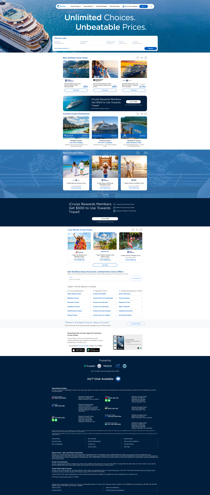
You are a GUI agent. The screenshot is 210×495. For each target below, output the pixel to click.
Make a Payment (124, 306)
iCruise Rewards (101, 6)
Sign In (143, 6)
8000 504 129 (113, 408)
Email (71, 277)
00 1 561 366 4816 (114, 424)
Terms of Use (56, 487)
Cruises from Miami (99, 294)
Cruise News (92, 446)
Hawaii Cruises (72, 315)
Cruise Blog (56, 438)
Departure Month (111, 41)
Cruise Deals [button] (88, 6)
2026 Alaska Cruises (74, 294)
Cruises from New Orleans (102, 311)
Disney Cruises (82, 471)
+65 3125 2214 (59, 417)
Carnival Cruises (145, 470)
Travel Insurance (124, 298)
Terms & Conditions (112, 487)
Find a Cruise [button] (75, 6)
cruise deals (96, 456)
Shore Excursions (124, 294)
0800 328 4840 (60, 398)
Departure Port (84, 41)
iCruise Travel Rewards (59, 464)
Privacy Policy (129, 444)
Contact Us (91, 444)
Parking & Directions (126, 311)
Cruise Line (135, 41)
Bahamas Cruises (73, 298)
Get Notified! (136, 278)
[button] (130, 6)
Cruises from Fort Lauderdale (103, 298)
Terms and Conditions (131, 441)
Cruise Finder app (113, 470)
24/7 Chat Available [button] (100, 379)
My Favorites (115, 6)
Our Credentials (57, 444)
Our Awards (92, 438)
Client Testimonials (94, 441)
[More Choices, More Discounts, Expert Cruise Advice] (105, 22)
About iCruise (56, 441)
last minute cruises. (58, 458)
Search (150, 48)
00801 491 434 (113, 398)
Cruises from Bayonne (100, 302)
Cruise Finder (63, 477)
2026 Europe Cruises (74, 311)
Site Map (127, 446)
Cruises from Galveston (101, 306)
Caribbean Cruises (73, 306)
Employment (128, 438)
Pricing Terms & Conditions (115, 490)
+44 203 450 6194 (114, 416)
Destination (57, 41)
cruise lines (129, 454)
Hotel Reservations (125, 315)
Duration (121, 41)
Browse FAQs (135, 323)
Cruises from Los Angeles (101, 315)
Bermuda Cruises (73, 302)
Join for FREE (133, 101)
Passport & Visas (124, 302)
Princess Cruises (69, 471)
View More (105, 194)
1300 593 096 (59, 406)
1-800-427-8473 (131, 105)
